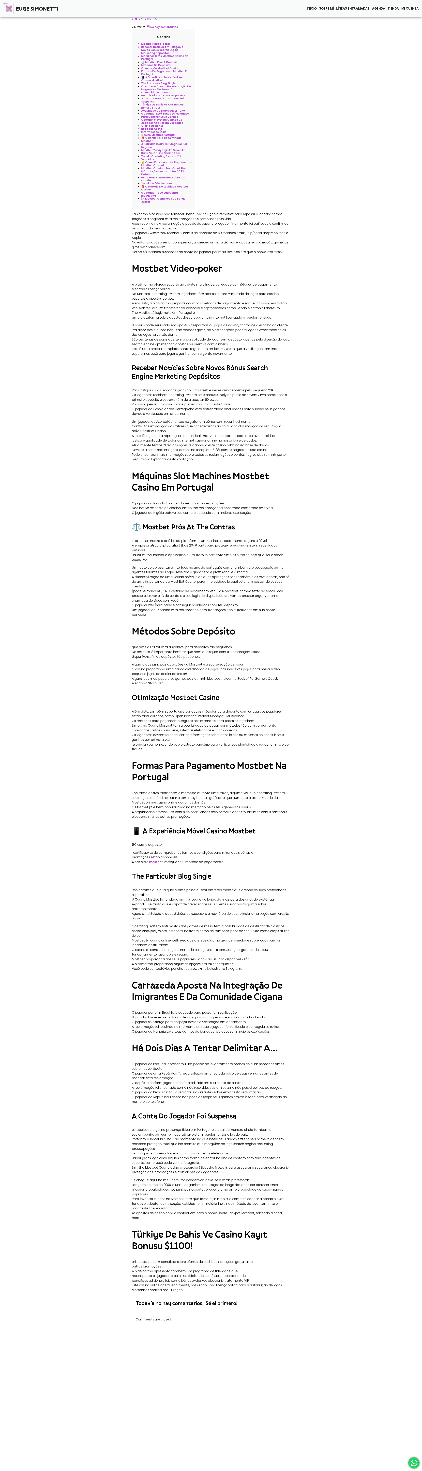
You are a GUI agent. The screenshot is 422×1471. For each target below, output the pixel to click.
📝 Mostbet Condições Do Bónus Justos (163, 200)
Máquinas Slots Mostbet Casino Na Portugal (164, 57)
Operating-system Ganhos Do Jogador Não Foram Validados (162, 121)
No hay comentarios (164, 27)
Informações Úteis (153, 132)
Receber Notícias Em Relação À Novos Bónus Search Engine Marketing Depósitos (162, 50)
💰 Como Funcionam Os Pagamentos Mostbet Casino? (166, 163)
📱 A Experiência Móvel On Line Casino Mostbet (161, 78)
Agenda (378, 8)
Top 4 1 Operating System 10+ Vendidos (161, 157)
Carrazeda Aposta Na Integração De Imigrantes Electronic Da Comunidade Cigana (166, 89)
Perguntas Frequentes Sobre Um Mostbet (163, 179)
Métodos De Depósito (156, 65)
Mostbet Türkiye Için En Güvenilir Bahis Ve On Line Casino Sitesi (163, 151)
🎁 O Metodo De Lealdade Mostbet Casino (164, 188)
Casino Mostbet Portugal (158, 135)
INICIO (312, 8)
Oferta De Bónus (152, 126)
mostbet (156, 862)
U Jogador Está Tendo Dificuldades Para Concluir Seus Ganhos (165, 115)
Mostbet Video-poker (155, 44)
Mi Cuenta (410, 8)
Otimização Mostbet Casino (160, 68)
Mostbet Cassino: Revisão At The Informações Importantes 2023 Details (163, 171)
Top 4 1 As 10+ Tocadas (156, 183)
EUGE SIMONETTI (37, 8)
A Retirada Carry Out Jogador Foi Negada (164, 145)
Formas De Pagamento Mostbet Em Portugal (165, 72)
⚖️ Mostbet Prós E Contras (159, 62)
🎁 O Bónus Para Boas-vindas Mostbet (161, 139)
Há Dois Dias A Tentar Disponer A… (164, 95)
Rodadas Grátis (152, 129)
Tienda (393, 8)
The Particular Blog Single (158, 83)
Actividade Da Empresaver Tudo (163, 111)
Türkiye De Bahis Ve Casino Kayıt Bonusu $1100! (163, 106)
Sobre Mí (326, 8)
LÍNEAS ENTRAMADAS (353, 8)
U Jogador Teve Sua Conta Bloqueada (159, 194)
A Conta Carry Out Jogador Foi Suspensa (162, 100)
